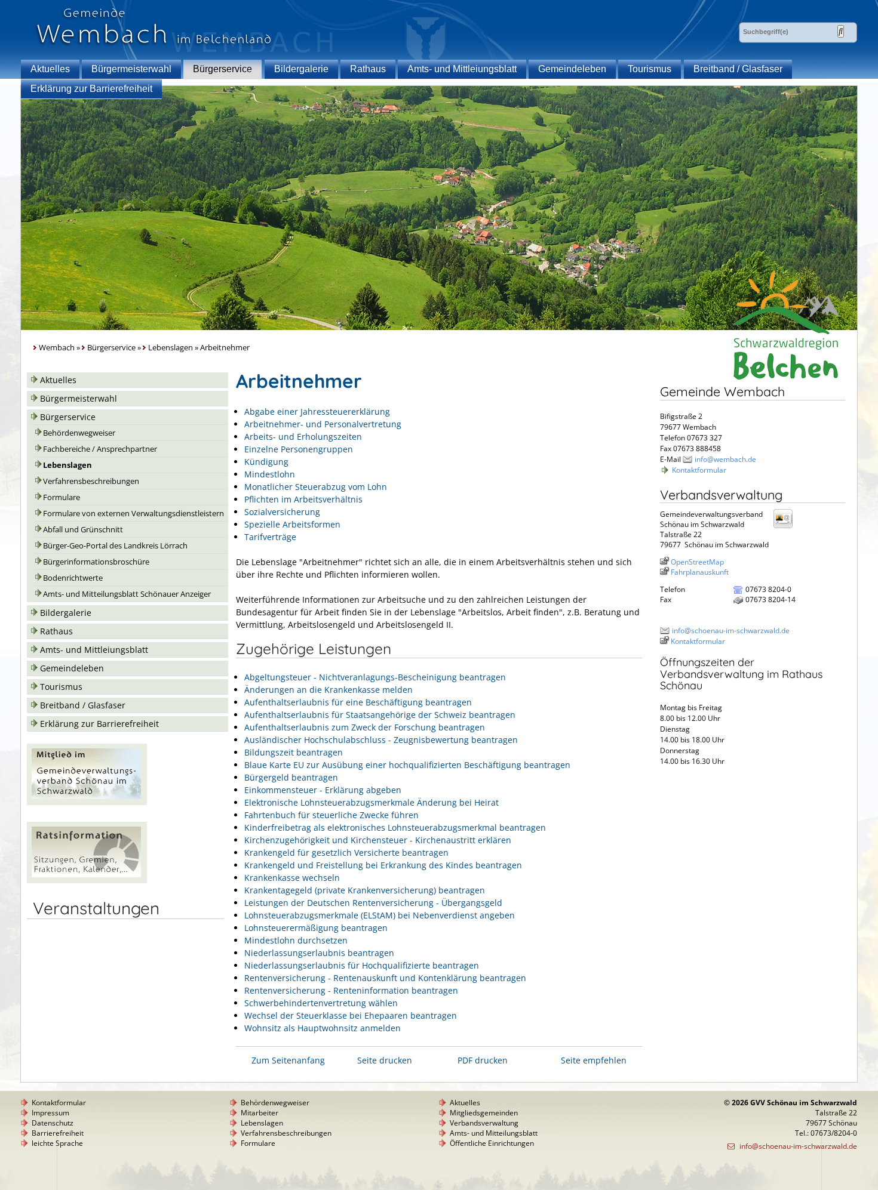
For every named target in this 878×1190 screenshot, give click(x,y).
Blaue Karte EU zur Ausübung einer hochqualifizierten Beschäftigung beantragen (407, 764)
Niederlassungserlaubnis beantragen (319, 952)
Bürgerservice (222, 69)
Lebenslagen (170, 348)
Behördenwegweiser (79, 433)
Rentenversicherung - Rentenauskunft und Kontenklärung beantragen (385, 978)
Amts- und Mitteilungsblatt (494, 1133)
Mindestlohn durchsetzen (296, 940)
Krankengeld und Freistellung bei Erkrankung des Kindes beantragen (383, 865)
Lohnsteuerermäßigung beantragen (316, 927)
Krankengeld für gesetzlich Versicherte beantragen (346, 852)
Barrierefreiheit (58, 1133)
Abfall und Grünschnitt (83, 530)
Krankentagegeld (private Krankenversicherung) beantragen (364, 890)
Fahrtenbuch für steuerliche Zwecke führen (331, 815)
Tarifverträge (270, 536)
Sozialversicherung (282, 511)
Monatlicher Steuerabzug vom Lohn (315, 486)
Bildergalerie (301, 69)
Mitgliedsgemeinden (484, 1113)
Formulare (61, 497)
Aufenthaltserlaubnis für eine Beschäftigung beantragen (358, 702)
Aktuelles (50, 69)
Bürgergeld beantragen (291, 777)
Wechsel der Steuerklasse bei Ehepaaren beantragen (350, 1015)
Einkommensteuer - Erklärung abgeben (322, 790)
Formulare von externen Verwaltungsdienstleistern (133, 513)
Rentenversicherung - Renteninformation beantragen (351, 990)
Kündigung (266, 461)
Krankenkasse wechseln (292, 877)
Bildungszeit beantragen (293, 752)
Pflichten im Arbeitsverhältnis (303, 499)
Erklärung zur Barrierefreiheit (91, 89)
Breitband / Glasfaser (737, 69)
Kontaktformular (699, 470)
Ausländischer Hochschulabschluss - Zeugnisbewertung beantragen (381, 739)
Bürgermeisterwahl (131, 69)
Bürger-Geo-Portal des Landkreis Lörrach (115, 546)
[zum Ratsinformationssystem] (87, 880)
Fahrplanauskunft (700, 572)
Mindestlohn (269, 474)
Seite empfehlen (594, 1060)
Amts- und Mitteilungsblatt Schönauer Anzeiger (127, 594)
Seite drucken (384, 1060)
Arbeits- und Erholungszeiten (303, 436)
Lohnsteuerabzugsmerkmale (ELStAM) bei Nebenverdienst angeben (379, 915)
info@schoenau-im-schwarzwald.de (731, 630)
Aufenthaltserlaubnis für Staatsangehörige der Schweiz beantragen (379, 714)
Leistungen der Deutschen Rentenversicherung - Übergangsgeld (373, 902)
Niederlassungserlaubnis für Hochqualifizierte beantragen (361, 965)
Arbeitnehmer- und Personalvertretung (322, 424)
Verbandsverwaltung (484, 1123)
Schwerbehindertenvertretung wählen (321, 1003)
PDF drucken (483, 1060)
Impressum (50, 1113)
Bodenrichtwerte (73, 578)
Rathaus (368, 69)
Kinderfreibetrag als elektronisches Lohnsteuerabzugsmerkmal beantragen (395, 827)
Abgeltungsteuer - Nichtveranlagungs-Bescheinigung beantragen (375, 677)
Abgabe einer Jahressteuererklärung (317, 411)
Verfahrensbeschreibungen (91, 481)
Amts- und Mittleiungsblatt (462, 69)
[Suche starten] (840, 31)
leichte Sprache (57, 1143)
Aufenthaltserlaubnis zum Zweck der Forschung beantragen (364, 727)
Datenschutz (52, 1123)
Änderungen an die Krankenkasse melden (328, 689)
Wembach (57, 348)
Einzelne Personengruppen (298, 449)
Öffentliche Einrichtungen (492, 1143)
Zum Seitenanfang (288, 1060)
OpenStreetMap (697, 562)
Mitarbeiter (259, 1113)
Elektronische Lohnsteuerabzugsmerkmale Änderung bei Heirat (371, 802)
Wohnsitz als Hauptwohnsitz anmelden (322, 1028)
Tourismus (649, 69)
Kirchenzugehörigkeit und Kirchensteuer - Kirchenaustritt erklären (377, 840)
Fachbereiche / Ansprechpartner (100, 449)
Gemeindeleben (572, 69)
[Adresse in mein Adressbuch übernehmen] (786, 527)
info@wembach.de (725, 459)
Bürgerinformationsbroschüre (96, 562)
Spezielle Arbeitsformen (292, 524)
